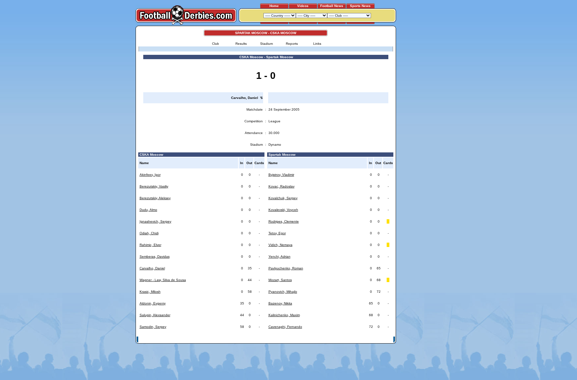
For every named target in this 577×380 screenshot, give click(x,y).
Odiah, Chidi (149, 233)
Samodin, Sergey (153, 327)
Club (215, 43)
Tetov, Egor (277, 233)
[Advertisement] (421, 126)
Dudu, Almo (148, 210)
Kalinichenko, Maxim (284, 315)
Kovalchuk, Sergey (283, 198)
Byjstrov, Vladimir (281, 174)
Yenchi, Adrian (279, 256)
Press (331, 339)
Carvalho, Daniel (152, 268)
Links (317, 43)
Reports (292, 43)
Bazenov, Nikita (280, 303)
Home (274, 6)
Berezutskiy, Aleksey (155, 198)
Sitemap (367, 339)
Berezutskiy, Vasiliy (154, 186)
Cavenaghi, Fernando (285, 327)
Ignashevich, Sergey (155, 221)
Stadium (266, 43)
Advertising (313, 339)
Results (241, 43)
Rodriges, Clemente (283, 221)
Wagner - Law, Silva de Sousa (163, 280)
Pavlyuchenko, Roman (285, 268)
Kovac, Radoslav (281, 186)
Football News (331, 6)
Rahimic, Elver (150, 245)
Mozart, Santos (280, 280)
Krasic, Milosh (150, 291)
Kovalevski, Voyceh (283, 210)
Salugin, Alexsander (155, 315)
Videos (303, 6)
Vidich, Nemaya (280, 245)
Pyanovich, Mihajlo (282, 291)
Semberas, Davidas (155, 256)
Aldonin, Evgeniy (153, 303)
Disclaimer (348, 339)
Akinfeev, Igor (150, 174)
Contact (384, 339)
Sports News (360, 6)
